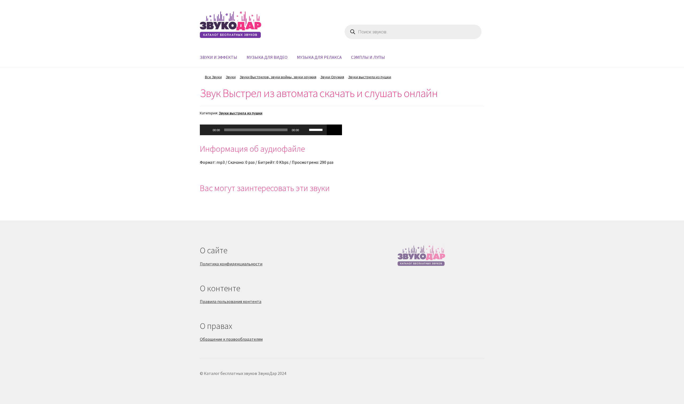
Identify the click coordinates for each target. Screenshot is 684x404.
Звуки (231, 77)
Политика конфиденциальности (231, 263)
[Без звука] (305, 130)
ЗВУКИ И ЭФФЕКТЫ (218, 57)
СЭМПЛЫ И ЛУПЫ (368, 57)
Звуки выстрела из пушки (369, 77)
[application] (263, 130)
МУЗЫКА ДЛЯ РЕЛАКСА (319, 57)
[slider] (316, 129)
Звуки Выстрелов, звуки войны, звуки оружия (278, 77)
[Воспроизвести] (206, 130)
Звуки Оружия (332, 77)
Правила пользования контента (230, 301)
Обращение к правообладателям (231, 339)
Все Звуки (213, 77)
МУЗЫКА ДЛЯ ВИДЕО (267, 57)
